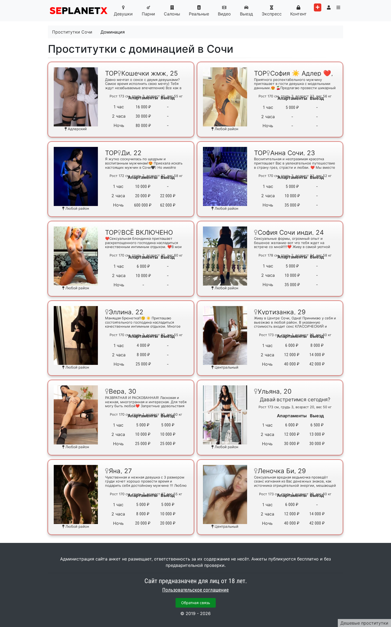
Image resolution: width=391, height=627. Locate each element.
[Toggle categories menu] (338, 7)
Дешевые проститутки (364, 623)
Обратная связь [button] (195, 602)
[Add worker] (317, 7)
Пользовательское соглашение (195, 590)
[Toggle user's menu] (329, 7)
